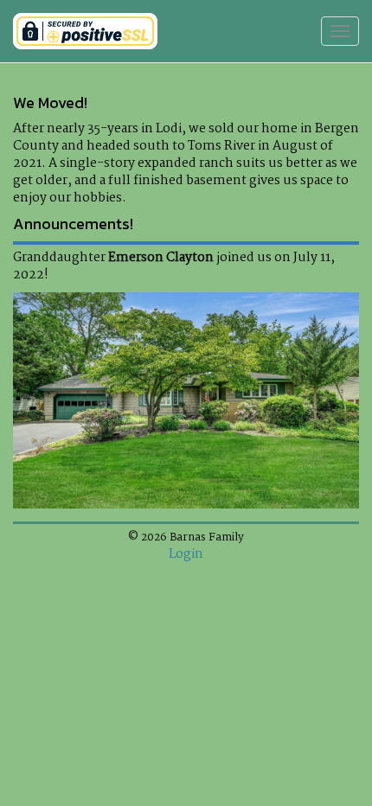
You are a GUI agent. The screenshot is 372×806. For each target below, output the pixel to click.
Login (186, 554)
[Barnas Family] (85, 31)
